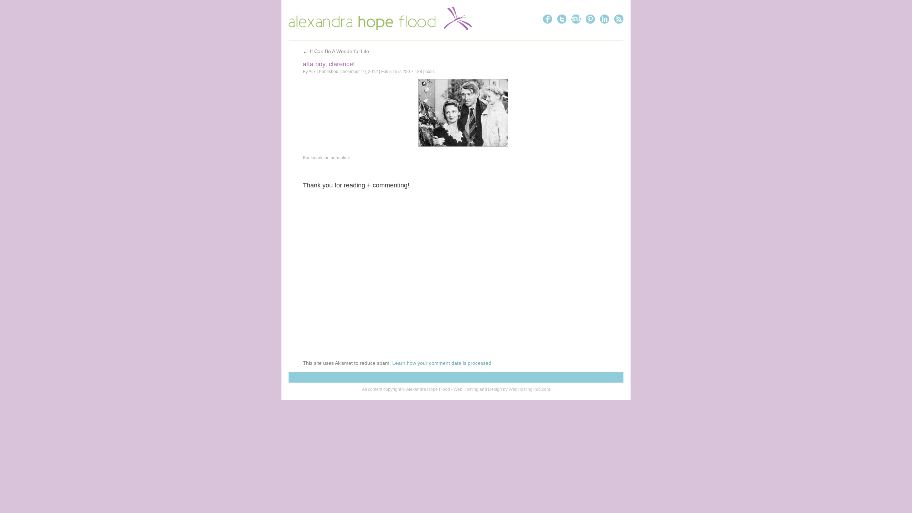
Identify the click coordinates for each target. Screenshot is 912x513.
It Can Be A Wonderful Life (336, 51)
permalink (340, 157)
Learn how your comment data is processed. (442, 363)
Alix (312, 71)
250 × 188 (412, 71)
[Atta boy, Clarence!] (463, 113)
